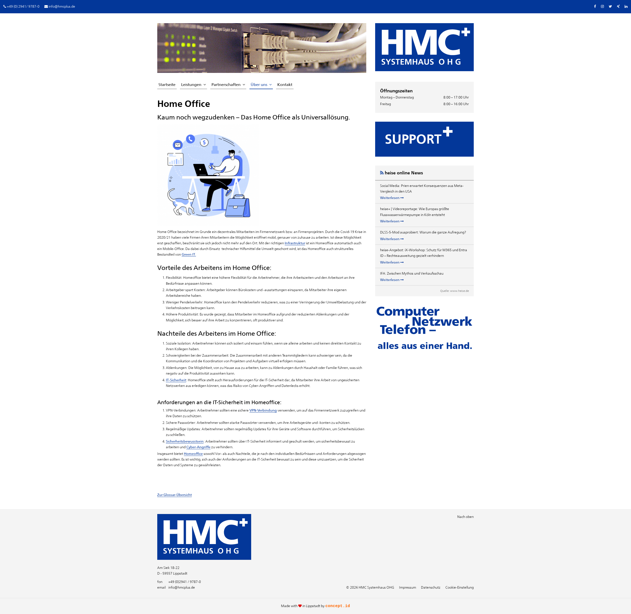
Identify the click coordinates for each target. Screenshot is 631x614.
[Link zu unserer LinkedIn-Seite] (626, 6)
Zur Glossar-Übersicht (174, 495)
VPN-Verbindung (263, 410)
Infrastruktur (295, 243)
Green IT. (189, 254)
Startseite (166, 84)
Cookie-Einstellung (459, 587)
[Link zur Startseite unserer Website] (204, 559)
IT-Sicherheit (176, 380)
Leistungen (191, 84)
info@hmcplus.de (176, 587)
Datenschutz (430, 587)
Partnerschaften (226, 84)
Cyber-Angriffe (198, 447)
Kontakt (284, 84)
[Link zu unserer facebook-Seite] (595, 6)
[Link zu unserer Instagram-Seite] (602, 6)
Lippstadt (313, 606)
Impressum (407, 587)
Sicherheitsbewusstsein (185, 441)
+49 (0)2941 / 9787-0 (179, 582)
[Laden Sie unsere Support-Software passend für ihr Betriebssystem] (424, 139)
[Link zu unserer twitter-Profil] (610, 6)
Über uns (259, 84)
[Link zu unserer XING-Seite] (618, 6)
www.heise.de (459, 291)
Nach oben (465, 517)
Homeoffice (193, 454)
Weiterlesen (390, 198)
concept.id (337, 606)
